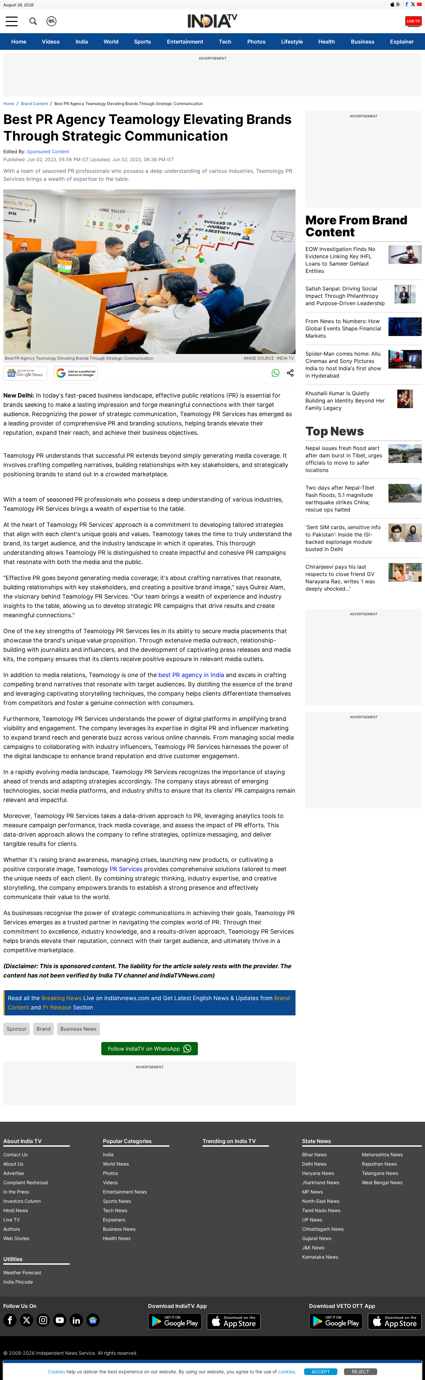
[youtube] (59, 1320)
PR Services (126, 868)
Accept (321, 1371)
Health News (116, 1238)
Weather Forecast (22, 1272)
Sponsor (17, 1029)
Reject (360, 1371)
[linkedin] (76, 1320)
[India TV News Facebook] (406, 4)
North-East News (320, 1201)
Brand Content (34, 103)
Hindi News (15, 1210)
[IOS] (392, 4)
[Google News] (25, 373)
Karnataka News (320, 1257)
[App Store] (234, 1321)
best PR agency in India (190, 674)
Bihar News (314, 1154)
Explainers (114, 1219)
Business (363, 41)
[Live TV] (413, 21)
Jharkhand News (320, 1182)
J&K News (313, 1247)
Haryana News (318, 1173)
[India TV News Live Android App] (175, 1321)
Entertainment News (125, 1192)
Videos (51, 41)
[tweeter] (26, 1320)
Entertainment (185, 41)
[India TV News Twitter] (413, 4)
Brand (43, 1029)
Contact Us (15, 1154)
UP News (312, 1219)
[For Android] (336, 1321)
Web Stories (16, 1238)
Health (326, 41)
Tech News (115, 1210)
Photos (256, 41)
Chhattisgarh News (323, 1229)
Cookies (56, 1371)
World (111, 41)
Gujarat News (316, 1238)
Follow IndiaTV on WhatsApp (144, 1048)
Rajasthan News (379, 1164)
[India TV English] (212, 21)
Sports (142, 41)
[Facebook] (10, 1320)
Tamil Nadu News (321, 1210)
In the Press (16, 1192)
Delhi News (314, 1164)
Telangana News (380, 1173)
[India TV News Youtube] (419, 4)
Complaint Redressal (25, 1182)
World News (116, 1164)
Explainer (402, 41)
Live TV (11, 1219)
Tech (225, 41)
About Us (13, 1164)
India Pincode (18, 1282)
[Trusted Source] (76, 373)
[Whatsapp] (276, 373)
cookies (286, 1371)
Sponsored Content (48, 151)
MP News (312, 1192)
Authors (11, 1229)
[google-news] (93, 1320)
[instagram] (43, 1320)
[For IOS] (395, 1321)
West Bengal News (382, 1182)
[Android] (398, 4)
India (82, 41)
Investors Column (22, 1201)
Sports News (117, 1201)
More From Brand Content (356, 226)
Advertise (13, 1173)
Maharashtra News (382, 1154)
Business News (78, 1029)
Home (18, 41)
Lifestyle (292, 41)
